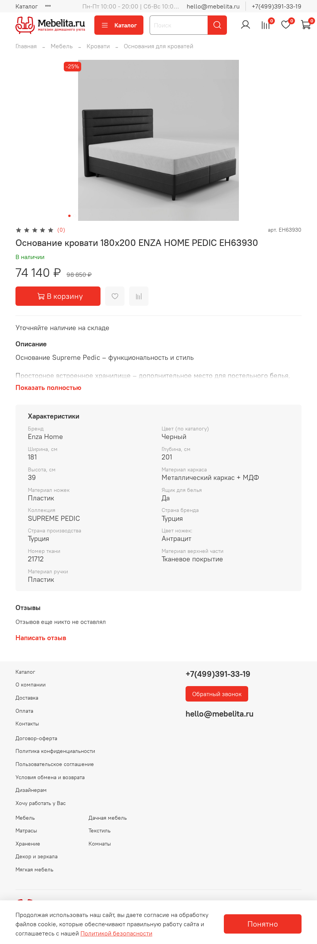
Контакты (27, 723)
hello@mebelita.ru (213, 6)
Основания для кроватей (158, 46)
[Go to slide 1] (69, 216)
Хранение (27, 843)
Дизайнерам (31, 789)
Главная (26, 46)
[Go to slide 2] (75, 216)
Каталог (26, 6)
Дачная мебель (108, 817)
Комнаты (100, 843)
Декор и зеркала (36, 856)
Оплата (24, 710)
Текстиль (100, 830)
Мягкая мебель (34, 869)
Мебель (62, 46)
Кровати (98, 46)
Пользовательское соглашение (54, 764)
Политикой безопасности (116, 933)
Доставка (26, 697)
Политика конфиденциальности (55, 750)
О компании (30, 684)
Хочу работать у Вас (40, 803)
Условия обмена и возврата (50, 777)
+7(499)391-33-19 (277, 6)
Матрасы (26, 830)
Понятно (262, 924)
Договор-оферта (36, 738)
